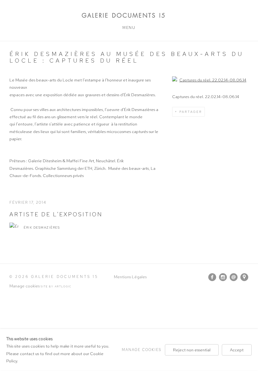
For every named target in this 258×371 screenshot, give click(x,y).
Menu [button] (128, 27)
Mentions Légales (130, 277)
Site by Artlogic (56, 286)
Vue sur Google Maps (244, 277)
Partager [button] (190, 112)
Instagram (223, 277)
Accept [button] (237, 349)
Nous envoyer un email (234, 277)
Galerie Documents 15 (129, 15)
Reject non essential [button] (191, 349)
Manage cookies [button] (24, 286)
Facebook (212, 277)
